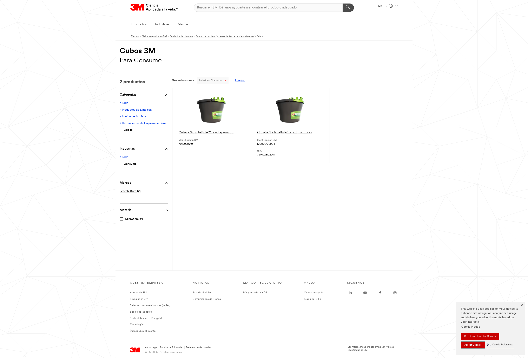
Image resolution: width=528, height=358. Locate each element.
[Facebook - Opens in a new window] (380, 293)
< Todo (124, 103)
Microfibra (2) (134, 219)
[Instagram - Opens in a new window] (395, 293)
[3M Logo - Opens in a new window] (154, 7)
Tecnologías (137, 324)
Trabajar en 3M (139, 299)
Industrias (162, 24)
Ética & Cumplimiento (143, 331)
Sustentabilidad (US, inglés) (146, 318)
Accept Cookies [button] (472, 345)
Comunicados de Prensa (206, 299)
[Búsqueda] (348, 8)
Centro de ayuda (313, 292)
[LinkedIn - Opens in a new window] (350, 293)
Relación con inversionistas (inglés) (150, 305)
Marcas (183, 24)
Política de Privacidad (171, 347)
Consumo (210, 80)
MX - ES (383, 6)
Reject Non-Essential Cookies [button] (480, 336)
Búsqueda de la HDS (255, 292)
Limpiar (240, 80)
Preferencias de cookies (198, 347)
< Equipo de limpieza (133, 116)
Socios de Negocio (141, 312)
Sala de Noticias (201, 292)
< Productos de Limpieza (136, 109)
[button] (500, 344)
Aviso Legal (151, 347)
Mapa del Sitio (312, 299)
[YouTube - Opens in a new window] (365, 293)
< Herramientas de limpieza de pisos (143, 123)
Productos (139, 24)
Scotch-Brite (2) (130, 191)
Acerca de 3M (138, 292)
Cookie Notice (470, 326)
